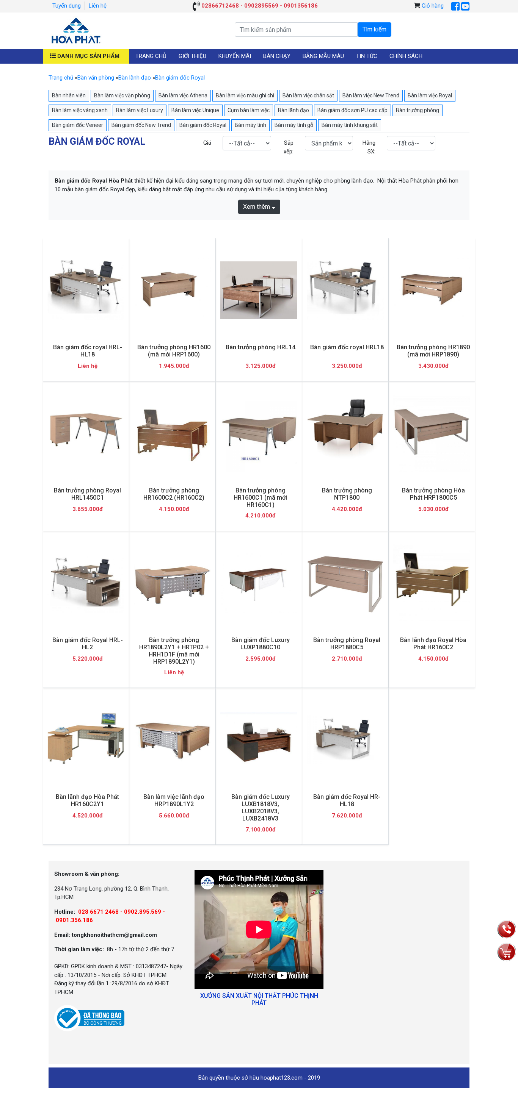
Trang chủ (150, 56)
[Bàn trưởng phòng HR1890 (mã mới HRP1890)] (431, 290)
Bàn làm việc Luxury (139, 110)
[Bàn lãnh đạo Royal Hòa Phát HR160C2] (431, 582)
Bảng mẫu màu (323, 56)
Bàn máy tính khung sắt (350, 125)
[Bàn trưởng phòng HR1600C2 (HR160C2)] (172, 433)
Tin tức (366, 56)
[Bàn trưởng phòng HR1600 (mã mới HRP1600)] (172, 290)
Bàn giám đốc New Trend (141, 125)
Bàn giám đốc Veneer (77, 125)
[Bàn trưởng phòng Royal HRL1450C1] (85, 433)
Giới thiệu (192, 56)
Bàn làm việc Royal (430, 95)
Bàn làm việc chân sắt (308, 95)
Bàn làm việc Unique (195, 110)
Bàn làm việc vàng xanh (80, 110)
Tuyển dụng (66, 5)
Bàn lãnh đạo (293, 110)
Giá (207, 142)
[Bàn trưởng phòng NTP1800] (345, 433)
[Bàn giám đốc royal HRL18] (345, 290)
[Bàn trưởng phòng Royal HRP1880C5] (345, 582)
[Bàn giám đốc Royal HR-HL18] (345, 739)
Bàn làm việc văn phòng (122, 95)
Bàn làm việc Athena (183, 95)
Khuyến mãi (234, 56)
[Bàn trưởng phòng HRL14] (258, 290)
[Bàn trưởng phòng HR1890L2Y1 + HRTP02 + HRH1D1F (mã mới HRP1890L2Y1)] (172, 582)
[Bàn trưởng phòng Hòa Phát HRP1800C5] (431, 433)
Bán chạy (276, 56)
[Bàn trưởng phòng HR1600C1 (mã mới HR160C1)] (258, 433)
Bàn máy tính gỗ (294, 125)
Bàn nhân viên (69, 95)
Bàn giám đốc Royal (202, 125)
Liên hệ (98, 5)
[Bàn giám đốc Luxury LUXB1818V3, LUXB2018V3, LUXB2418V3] (258, 739)
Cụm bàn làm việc (249, 110)
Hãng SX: (369, 147)
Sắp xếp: (289, 147)
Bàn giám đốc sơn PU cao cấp (352, 110)
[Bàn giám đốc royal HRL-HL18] (85, 290)
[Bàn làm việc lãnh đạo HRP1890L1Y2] (172, 739)
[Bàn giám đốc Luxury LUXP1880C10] (258, 583)
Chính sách (405, 56)
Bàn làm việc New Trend (370, 95)
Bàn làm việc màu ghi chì (245, 95)
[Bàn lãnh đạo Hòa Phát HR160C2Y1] (85, 739)
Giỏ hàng (433, 5)
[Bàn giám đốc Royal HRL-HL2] (85, 583)
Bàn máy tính (250, 125)
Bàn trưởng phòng (417, 110)
